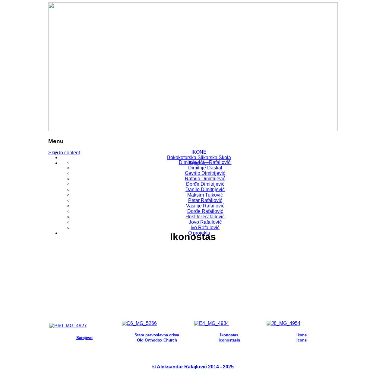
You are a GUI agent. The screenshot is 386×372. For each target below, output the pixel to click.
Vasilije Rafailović (205, 205)
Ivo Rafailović (205, 227)
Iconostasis (229, 340)
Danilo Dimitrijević (205, 189)
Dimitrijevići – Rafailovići (205, 162)
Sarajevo (84, 337)
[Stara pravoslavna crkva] (139, 323)
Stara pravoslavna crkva (156, 335)
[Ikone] (283, 323)
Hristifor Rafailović (205, 216)
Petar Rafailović (205, 200)
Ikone (301, 335)
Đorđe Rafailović (205, 211)
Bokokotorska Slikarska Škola (199, 157)
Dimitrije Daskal (205, 167)
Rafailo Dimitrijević (205, 178)
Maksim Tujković (205, 194)
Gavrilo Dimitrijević (205, 173)
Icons (301, 340)
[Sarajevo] (68, 325)
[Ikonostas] (211, 323)
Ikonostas (229, 335)
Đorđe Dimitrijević (205, 184)
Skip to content (64, 152)
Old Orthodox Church (157, 340)
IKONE (199, 152)
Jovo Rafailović (205, 222)
